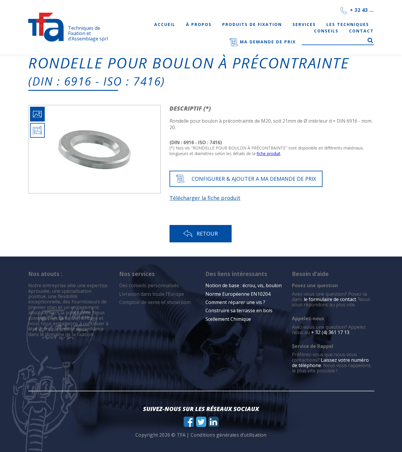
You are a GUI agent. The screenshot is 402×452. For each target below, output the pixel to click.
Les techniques (347, 24)
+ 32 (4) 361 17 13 (330, 332)
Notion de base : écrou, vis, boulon (243, 285)
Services (304, 24)
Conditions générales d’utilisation (229, 435)
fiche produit (268, 153)
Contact (361, 31)
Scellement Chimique (228, 319)
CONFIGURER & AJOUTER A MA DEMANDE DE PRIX (254, 178)
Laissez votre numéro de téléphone (330, 363)
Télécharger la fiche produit (205, 197)
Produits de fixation (252, 24)
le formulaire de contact (330, 299)
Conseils (326, 31)
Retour (207, 233)
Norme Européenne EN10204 (237, 294)
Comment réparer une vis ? (235, 302)
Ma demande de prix (267, 42)
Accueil (164, 24)
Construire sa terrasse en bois (239, 310)
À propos (199, 24)
